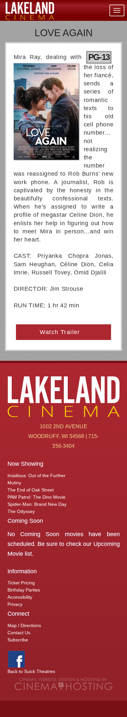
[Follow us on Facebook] (16, 658)
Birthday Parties (23, 590)
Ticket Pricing (21, 582)
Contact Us (18, 632)
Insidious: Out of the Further (36, 475)
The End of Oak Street (30, 489)
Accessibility (19, 597)
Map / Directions (24, 625)
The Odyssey (21, 511)
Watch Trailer (61, 332)
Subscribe (17, 639)
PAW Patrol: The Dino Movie (36, 497)
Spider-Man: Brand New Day (36, 504)
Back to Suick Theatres (31, 671)
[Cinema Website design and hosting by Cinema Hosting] (63, 684)
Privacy (14, 604)
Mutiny (14, 482)
